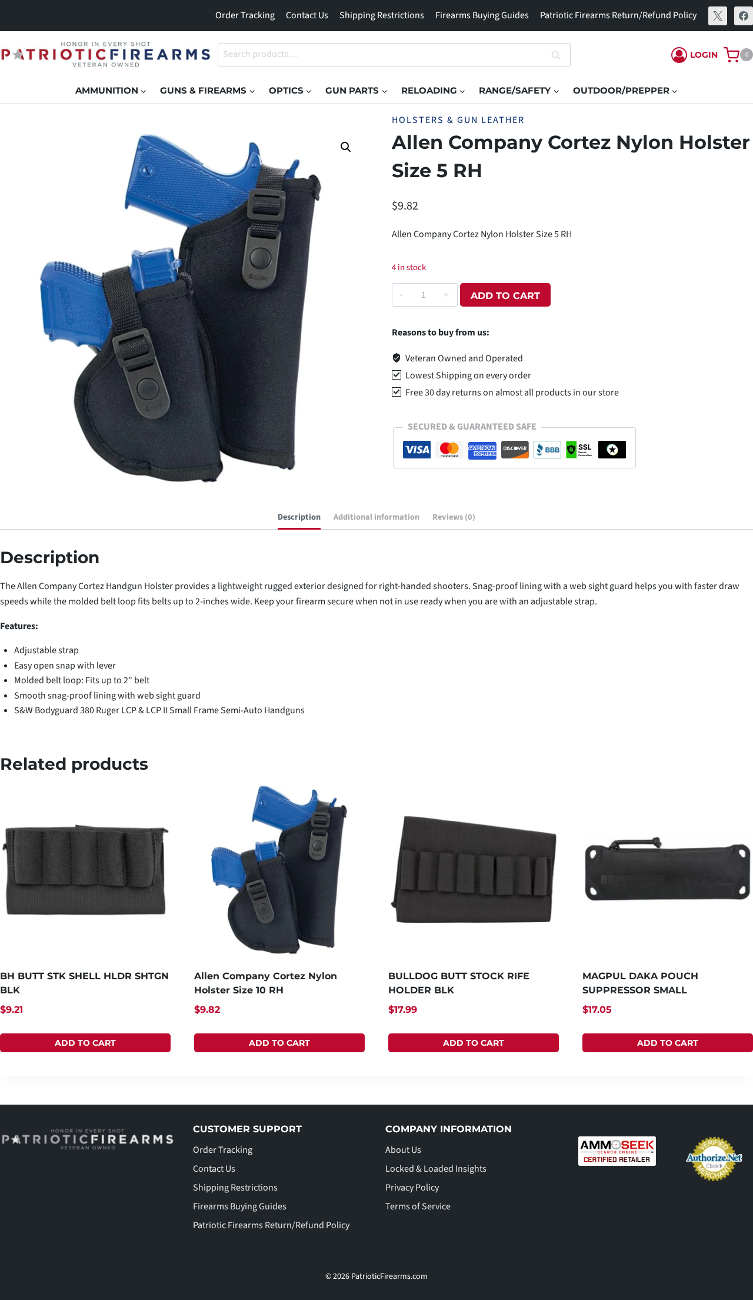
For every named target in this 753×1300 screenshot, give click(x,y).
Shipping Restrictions (381, 15)
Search (559, 55)
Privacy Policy (412, 1187)
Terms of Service (418, 1206)
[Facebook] (743, 15)
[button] (345, 147)
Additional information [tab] (376, 517)
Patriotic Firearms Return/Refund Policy (618, 15)
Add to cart (505, 295)
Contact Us (307, 15)
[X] (717, 15)
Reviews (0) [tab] (453, 517)
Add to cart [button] (85, 1043)
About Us (403, 1149)
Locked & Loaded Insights (436, 1168)
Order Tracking (245, 15)
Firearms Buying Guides (482, 15)
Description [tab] (299, 517)
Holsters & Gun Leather (458, 120)
